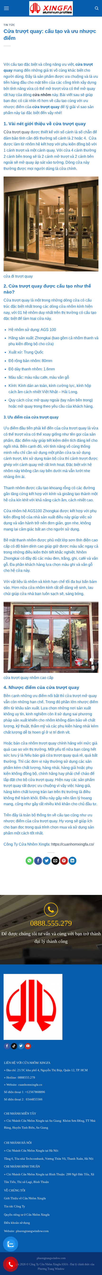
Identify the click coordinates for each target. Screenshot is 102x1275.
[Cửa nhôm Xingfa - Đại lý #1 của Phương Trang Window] (51, 8)
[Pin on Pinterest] (64, 861)
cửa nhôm (41, 95)
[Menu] (6, 8)
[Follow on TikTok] (14, 1046)
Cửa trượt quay (17, 132)
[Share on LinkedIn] (72, 861)
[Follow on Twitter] (21, 1046)
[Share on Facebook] (38, 861)
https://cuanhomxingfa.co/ (72, 844)
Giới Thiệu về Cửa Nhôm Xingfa (25, 1198)
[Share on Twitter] (47, 861)
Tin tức (9, 24)
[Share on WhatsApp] (29, 861)
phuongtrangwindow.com (32, 1231)
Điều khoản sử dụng (17, 1222)
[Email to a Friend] (55, 861)
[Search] (96, 8)
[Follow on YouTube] (28, 1046)
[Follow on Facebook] (7, 1046)
